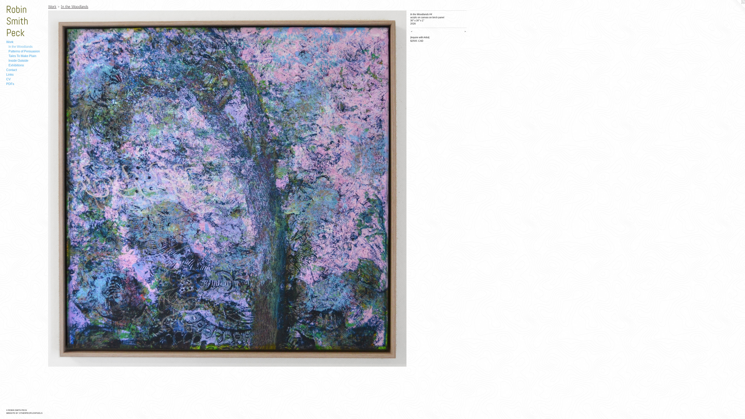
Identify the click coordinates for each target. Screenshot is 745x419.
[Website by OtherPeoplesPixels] (737, 8)
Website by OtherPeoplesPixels (24, 413)
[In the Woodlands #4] (227, 188)
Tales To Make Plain (22, 56)
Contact (11, 70)
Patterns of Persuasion (24, 51)
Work (9, 42)
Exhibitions (16, 65)
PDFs (10, 84)
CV (8, 79)
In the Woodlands (21, 46)
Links (10, 74)
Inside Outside (18, 60)
